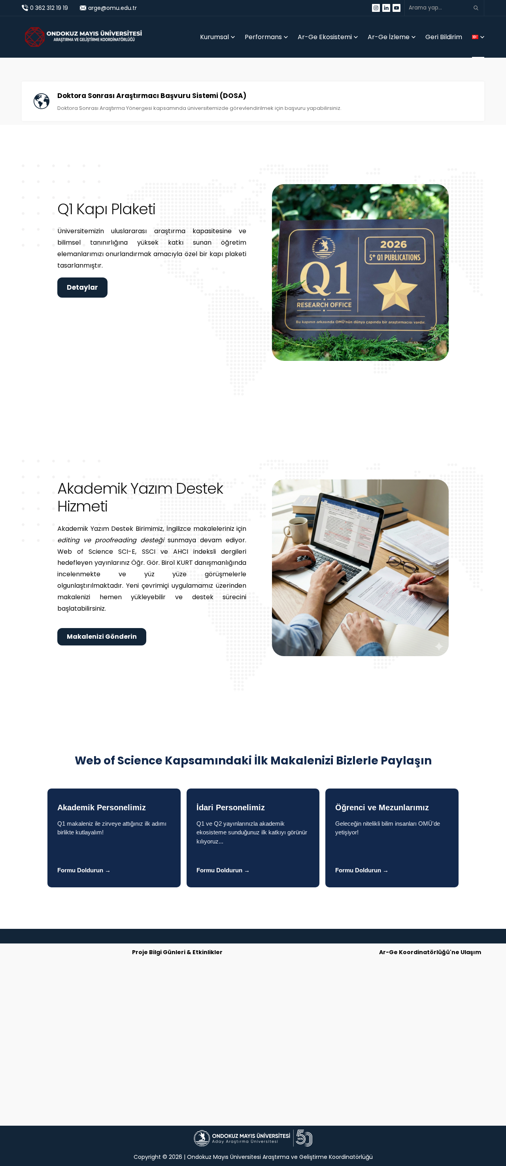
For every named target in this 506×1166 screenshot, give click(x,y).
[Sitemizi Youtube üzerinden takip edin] (396, 8)
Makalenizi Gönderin (102, 636)
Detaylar (82, 287)
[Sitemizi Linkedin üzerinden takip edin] (386, 8)
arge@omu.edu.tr (112, 8)
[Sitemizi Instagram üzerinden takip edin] (376, 8)
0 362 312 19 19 (49, 8)
